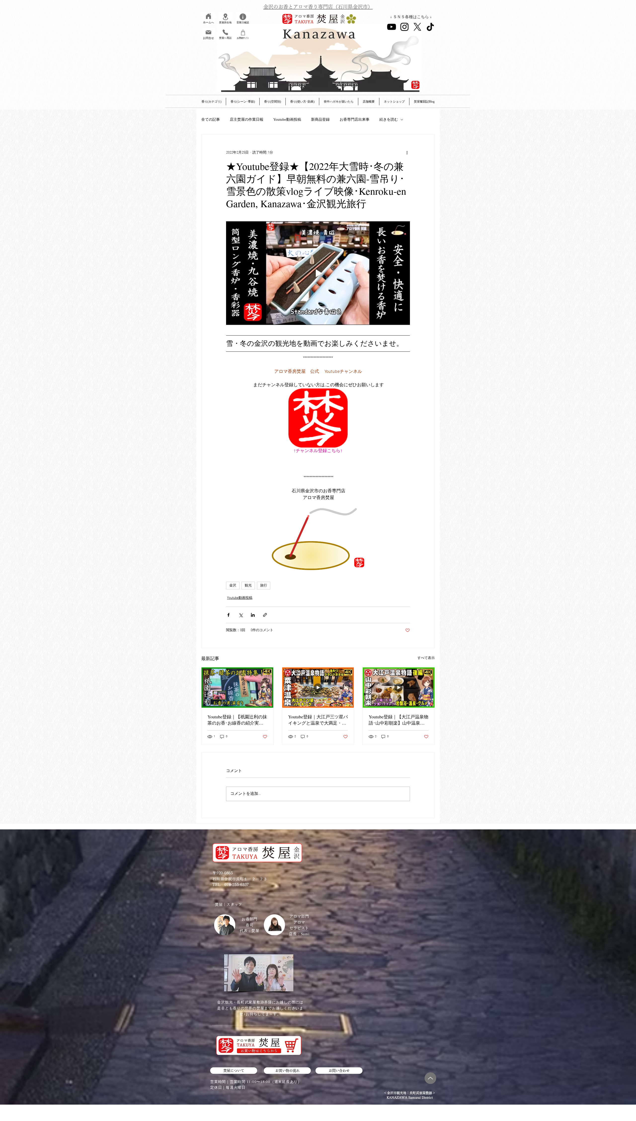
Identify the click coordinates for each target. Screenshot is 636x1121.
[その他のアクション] (407, 152)
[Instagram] (404, 26)
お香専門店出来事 (354, 119)
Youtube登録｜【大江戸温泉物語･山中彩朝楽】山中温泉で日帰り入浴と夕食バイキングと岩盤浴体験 (398, 720)
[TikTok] (430, 26)
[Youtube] (391, 26)
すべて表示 (426, 658)
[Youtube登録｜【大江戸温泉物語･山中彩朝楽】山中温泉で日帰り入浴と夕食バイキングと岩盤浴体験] (399, 687)
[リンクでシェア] (265, 615)
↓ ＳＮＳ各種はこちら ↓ (411, 17)
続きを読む (388, 119)
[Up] (430, 1078)
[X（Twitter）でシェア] (240, 615)
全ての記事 (210, 119)
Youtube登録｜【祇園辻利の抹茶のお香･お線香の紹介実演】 (237, 720)
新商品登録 (320, 119)
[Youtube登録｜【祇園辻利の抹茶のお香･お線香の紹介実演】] (237, 687)
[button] (368, 101)
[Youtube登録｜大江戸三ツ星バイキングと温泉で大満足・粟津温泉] (318, 687)
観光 (248, 585)
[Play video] (318, 273)
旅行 (263, 585)
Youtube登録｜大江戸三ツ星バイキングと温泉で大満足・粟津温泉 (318, 720)
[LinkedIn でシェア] (252, 615)
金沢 (232, 585)
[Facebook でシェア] (228, 615)
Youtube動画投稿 (287, 119)
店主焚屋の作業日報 (246, 119)
